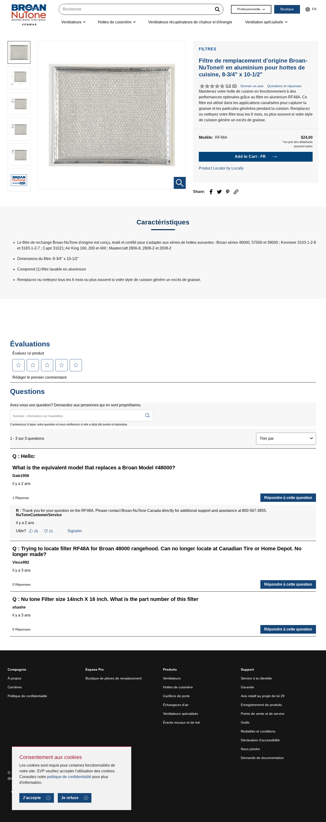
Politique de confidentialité (27, 696)
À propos (14, 678)
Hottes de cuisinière (178, 687)
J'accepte (32, 798)
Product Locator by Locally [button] (221, 168)
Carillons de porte (176, 696)
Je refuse (70, 798)
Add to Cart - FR (250, 156)
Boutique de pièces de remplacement (113, 678)
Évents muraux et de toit (181, 722)
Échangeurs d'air (176, 705)
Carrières (15, 687)
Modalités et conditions (258, 731)
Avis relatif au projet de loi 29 (262, 696)
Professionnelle (248, 9)
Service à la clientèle (256, 678)
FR (314, 9)
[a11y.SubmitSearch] (217, 9)
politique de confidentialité (69, 777)
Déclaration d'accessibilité (260, 740)
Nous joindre (250, 749)
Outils (245, 722)
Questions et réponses (284, 86)
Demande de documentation (262, 758)
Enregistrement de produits (261, 705)
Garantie (247, 687)
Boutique (287, 9)
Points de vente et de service (262, 714)
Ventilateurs (172, 678)
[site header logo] (29, 15)
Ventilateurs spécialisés (180, 714)
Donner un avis (252, 86)
